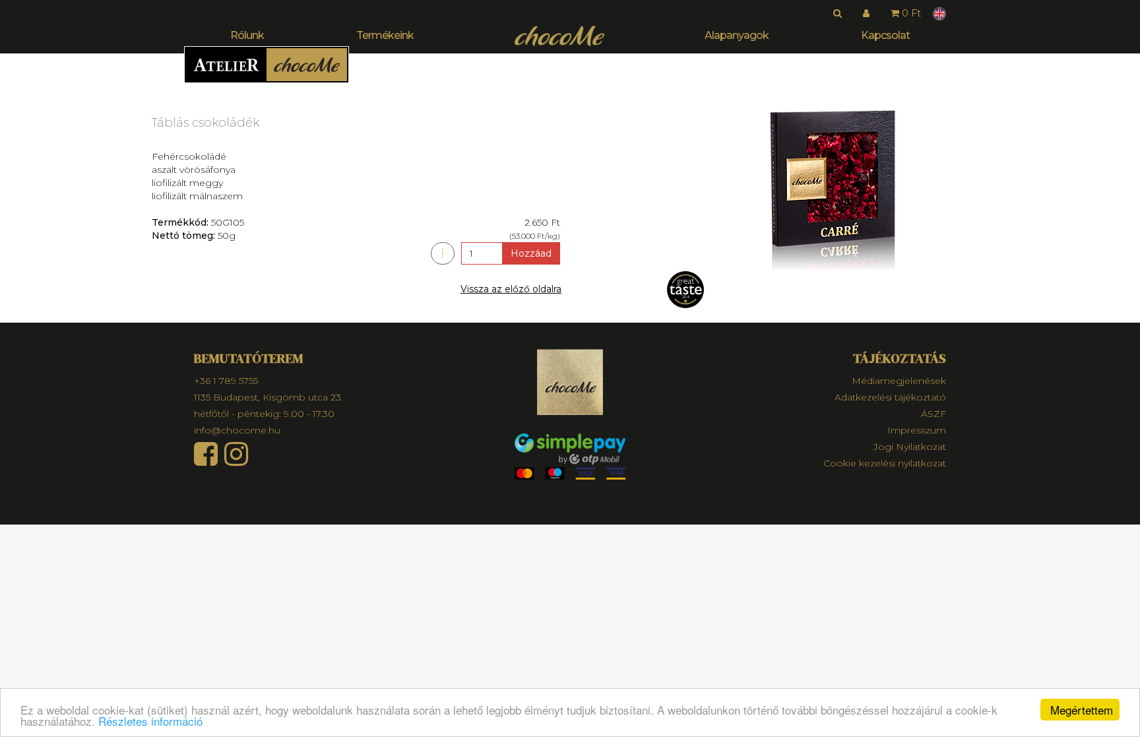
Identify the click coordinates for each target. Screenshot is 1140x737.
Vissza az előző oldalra (510, 289)
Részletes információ (150, 721)
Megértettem (1081, 709)
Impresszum (916, 430)
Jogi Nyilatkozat (909, 447)
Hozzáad (531, 253)
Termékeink (385, 35)
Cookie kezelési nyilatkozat (884, 463)
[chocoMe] (559, 36)
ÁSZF (933, 414)
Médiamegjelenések (899, 381)
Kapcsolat (885, 35)
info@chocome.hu (237, 430)
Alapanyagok (737, 35)
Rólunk (247, 35)
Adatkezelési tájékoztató (890, 397)
